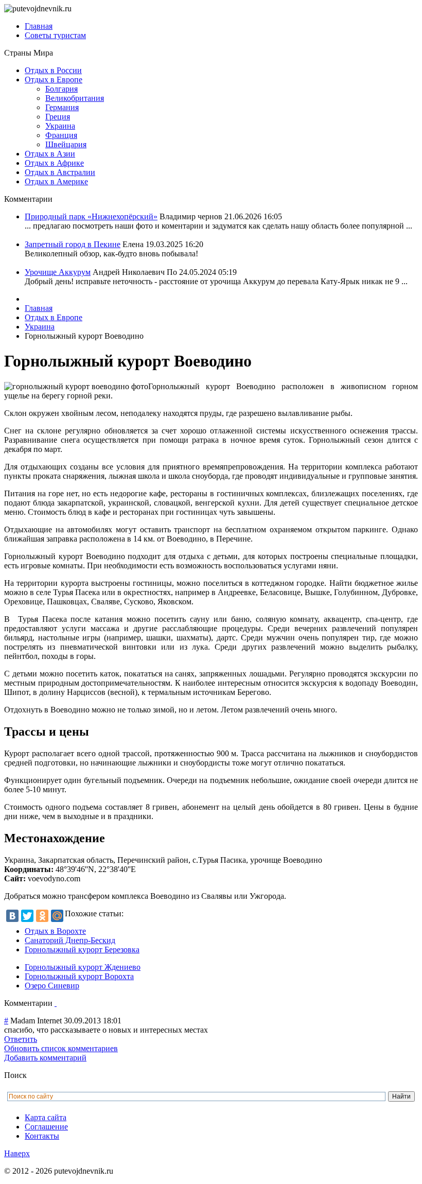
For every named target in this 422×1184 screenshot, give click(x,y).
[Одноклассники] (42, 916)
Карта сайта (45, 1117)
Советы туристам (55, 35)
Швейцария (65, 144)
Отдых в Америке (56, 181)
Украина (60, 125)
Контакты (42, 1135)
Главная (38, 26)
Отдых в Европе (53, 79)
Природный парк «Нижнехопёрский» (91, 216)
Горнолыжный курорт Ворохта (79, 976)
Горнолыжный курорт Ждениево (82, 967)
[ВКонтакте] (12, 916)
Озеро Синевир (52, 985)
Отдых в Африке (54, 163)
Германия (62, 107)
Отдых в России (53, 70)
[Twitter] (27, 916)
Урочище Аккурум (58, 272)
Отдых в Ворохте (55, 931)
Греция (57, 116)
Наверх (17, 1153)
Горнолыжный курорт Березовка (82, 949)
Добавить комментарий (45, 1057)
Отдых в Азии (50, 153)
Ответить (20, 1039)
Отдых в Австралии (60, 172)
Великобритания (74, 98)
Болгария (61, 88)
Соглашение (46, 1126)
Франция (61, 135)
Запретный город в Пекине (72, 244)
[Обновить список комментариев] (56, 1003)
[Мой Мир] (57, 916)
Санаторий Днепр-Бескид (70, 940)
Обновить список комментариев (61, 1048)
